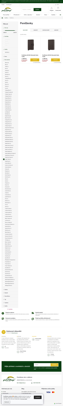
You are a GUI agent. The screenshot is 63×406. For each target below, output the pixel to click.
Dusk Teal (7, 271)
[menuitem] (7, 15)
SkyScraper (7, 202)
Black (6, 62)
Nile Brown (7, 230)
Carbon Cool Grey (8, 165)
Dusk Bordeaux (8, 275)
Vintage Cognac (8, 94)
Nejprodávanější (46, 30)
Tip (6, 45)
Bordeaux (7, 74)
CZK (58, 4)
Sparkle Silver (8, 228)
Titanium (7, 183)
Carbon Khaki (8, 167)
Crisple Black (8, 108)
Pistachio (7, 171)
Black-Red (7, 117)
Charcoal (7, 186)
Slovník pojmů (8, 4)
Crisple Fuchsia (8, 210)
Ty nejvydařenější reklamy (26, 393)
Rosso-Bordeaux (8, 238)
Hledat (37, 9)
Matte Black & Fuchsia (9, 155)
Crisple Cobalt (8, 208)
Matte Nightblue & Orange (10, 153)
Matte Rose (7, 161)
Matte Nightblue (8, 151)
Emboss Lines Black (9, 277)
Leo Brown (7, 220)
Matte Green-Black (9, 147)
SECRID (7, 52)
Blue (6, 64)
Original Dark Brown (9, 127)
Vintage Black (8, 90)
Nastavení (6, 402)
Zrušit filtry (10, 309)
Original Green (8, 100)
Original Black (8, 98)
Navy (6, 80)
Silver (6, 76)
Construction (7, 194)
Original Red (8, 102)
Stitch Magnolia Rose (9, 281)
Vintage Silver (8, 121)
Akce (6, 41)
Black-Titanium (8, 218)
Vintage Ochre (8, 96)
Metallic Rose (8, 115)
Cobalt (6, 192)
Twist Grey (7, 255)
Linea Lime (7, 250)
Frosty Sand (7, 263)
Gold (6, 82)
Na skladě (7, 39)
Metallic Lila (7, 248)
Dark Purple (7, 175)
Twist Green (7, 254)
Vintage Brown (8, 119)
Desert (6, 184)
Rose (6, 179)
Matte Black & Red (9, 141)
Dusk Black (7, 267)
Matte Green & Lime (9, 145)
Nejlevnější (25, 30)
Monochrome (8, 188)
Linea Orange (8, 252)
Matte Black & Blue (9, 139)
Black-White (7, 244)
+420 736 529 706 (36, 382)
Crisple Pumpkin (8, 216)
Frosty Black (7, 261)
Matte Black (7, 104)
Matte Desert (8, 143)
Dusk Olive (7, 273)
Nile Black (7, 114)
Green (6, 72)
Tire (6, 204)
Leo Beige (7, 112)
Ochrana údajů (24, 399)
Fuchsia (7, 169)
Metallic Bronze (8, 246)
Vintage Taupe (8, 125)
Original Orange (8, 133)
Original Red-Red (8, 137)
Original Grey (8, 129)
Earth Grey (7, 177)
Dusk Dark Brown (8, 269)
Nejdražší (36, 30)
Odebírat (54, 364)
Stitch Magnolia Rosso (9, 283)
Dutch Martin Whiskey (9, 224)
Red (6, 68)
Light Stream (8, 196)
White (6, 66)
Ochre (6, 86)
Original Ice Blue (8, 131)
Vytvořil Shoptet (58, 403)
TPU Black (7, 240)
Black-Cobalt (8, 242)
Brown (6, 84)
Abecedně (56, 30)
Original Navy (8, 135)
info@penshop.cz (22, 382)
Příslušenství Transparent (10, 259)
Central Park (7, 190)
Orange (7, 70)
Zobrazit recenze (15, 333)
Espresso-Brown (8, 236)
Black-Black (7, 232)
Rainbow (7, 200)
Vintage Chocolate (8, 92)
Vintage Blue (8, 78)
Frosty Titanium (8, 265)
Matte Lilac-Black (8, 149)
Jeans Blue (7, 257)
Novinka (7, 43)
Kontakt (3, 4)
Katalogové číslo (8, 285)
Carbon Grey (8, 106)
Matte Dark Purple (9, 157)
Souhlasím (37, 397)
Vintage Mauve (8, 123)
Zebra (6, 206)
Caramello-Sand (8, 234)
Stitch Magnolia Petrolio (9, 279)
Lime (6, 88)
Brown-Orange (8, 222)
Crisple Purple (8, 110)
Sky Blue (7, 173)
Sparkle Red (7, 226)
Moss (6, 198)
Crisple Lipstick (8, 212)
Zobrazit (35, 59)
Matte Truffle (8, 159)
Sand (6, 181)
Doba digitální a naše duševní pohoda (29, 391)
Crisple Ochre (8, 214)
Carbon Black (8, 163)
